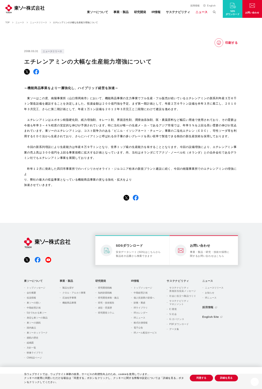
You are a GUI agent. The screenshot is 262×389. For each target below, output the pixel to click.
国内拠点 (31, 327)
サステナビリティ (178, 12)
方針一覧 (31, 347)
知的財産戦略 (105, 292)
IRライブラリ (141, 307)
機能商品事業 (69, 302)
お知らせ (209, 292)
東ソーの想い (34, 302)
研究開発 (140, 12)
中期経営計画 (34, 307)
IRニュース (139, 317)
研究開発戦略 (105, 287)
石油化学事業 (69, 297)
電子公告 (138, 327)
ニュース (202, 12)
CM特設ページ (34, 357)
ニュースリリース (214, 287)
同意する (201, 377)
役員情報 (31, 297)
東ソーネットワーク (37, 332)
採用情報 (195, 5)
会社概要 (31, 292)
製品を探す (68, 287)
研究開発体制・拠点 (108, 297)
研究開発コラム (106, 312)
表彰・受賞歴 (105, 307)
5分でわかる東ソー (37, 312)
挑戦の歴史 (32, 337)
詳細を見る (226, 377)
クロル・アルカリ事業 (74, 292)
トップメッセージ (36, 287)
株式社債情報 (141, 322)
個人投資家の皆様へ (144, 297)
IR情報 (156, 12)
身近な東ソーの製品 (37, 317)
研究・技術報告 (106, 302)
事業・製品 (121, 12)
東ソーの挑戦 (34, 322)
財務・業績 (139, 302)
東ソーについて (97, 12)
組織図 (30, 342)
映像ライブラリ (35, 352)
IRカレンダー (141, 312)
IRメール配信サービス (145, 332)
